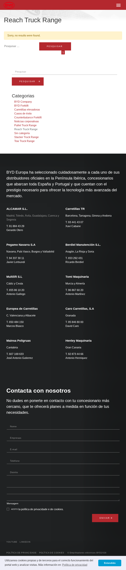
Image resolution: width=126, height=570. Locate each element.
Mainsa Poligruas (18, 340)
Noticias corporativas (26, 121)
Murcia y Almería (75, 283)
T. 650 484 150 (15, 322)
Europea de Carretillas (22, 308)
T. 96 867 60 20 (74, 290)
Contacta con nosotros (38, 390)
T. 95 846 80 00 (74, 322)
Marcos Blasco (15, 326)
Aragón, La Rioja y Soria (79, 251)
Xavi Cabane (73, 226)
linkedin (25, 542)
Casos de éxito (23, 113)
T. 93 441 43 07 (74, 222)
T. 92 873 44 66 (74, 354)
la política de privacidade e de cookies (40, 509)
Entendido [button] (110, 563)
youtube (11, 542)
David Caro (72, 326)
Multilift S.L (14, 276)
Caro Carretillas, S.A (79, 308)
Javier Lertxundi (15, 262)
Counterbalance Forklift (28, 117)
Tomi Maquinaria (77, 276)
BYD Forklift (21, 105)
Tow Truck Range (24, 141)
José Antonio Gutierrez (19, 358)
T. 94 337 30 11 (15, 258)
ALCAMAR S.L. (17, 208)
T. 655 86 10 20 (15, 290)
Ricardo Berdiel (74, 262)
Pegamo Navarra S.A (20, 244)
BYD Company (23, 101)
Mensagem (12, 503)
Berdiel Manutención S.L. (83, 244)
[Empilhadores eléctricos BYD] (10, 5)
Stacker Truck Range (26, 137)
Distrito (14, 472)
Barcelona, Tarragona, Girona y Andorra (88, 215)
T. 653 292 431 (74, 258)
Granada (70, 315)
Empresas (15, 438)
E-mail (13, 449)
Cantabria (12, 347)
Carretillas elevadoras (27, 109)
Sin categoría (22, 133)
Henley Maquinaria (78, 340)
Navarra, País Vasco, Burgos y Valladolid (30, 251)
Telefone (15, 461)
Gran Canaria (73, 347)
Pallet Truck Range (25, 125)
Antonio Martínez (75, 294)
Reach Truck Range (26, 129)
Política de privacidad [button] (74, 564)
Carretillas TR (75, 208)
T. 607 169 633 (15, 354)
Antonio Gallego (15, 294)
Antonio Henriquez (76, 358)
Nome (13, 426)
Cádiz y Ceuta (14, 283)
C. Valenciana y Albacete (21, 315)
